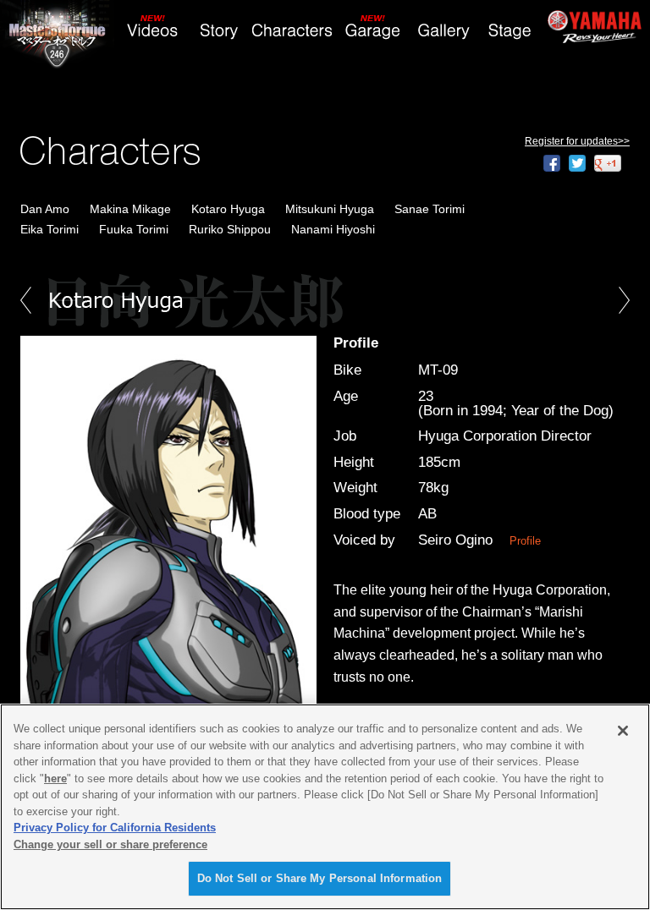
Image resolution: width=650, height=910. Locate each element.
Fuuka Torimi (133, 229)
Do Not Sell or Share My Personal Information (320, 878)
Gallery (443, 31)
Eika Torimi (49, 229)
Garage (374, 31)
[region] (325, 807)
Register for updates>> (577, 141)
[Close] (623, 730)
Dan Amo (44, 209)
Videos (153, 31)
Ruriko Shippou (230, 229)
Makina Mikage (130, 209)
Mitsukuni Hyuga (329, 209)
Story (218, 31)
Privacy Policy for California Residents (115, 827)
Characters (295, 31)
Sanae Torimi (429, 209)
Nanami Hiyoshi (333, 229)
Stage (509, 31)
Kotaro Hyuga (228, 209)
